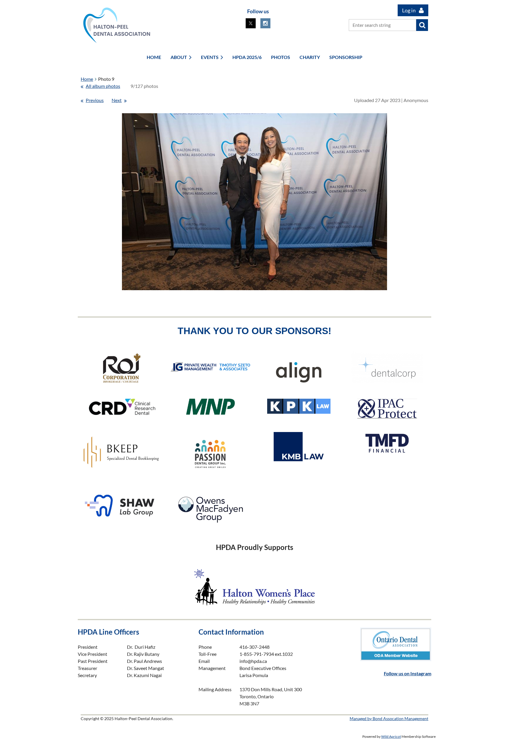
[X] (251, 23)
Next (117, 100)
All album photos (103, 86)
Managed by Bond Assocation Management (389, 718)
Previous (95, 100)
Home (87, 79)
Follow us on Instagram (407, 673)
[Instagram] (265, 23)
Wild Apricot (391, 736)
